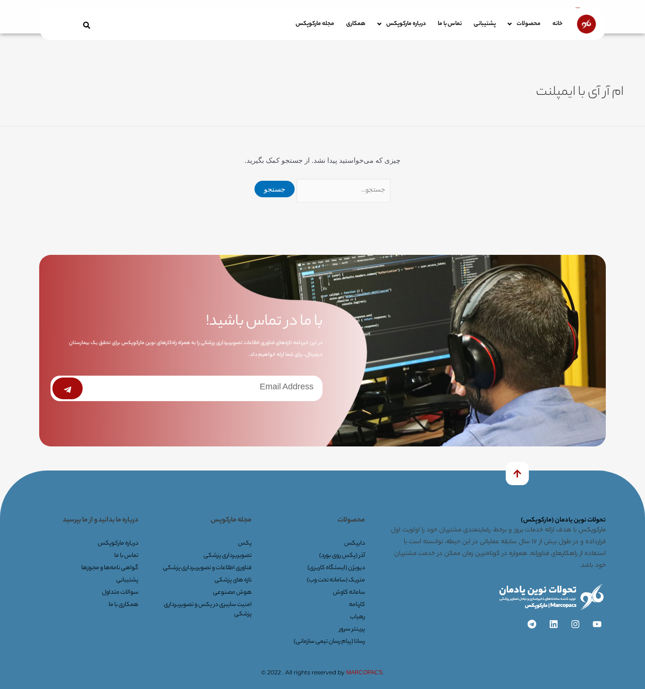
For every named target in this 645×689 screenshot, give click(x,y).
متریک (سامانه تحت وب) (336, 580)
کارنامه (357, 605)
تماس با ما (450, 24)
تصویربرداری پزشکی (228, 556)
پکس (245, 543)
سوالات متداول (120, 592)
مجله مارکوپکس (315, 24)
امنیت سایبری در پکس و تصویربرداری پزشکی (208, 609)
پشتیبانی (485, 24)
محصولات (529, 24)
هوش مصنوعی (232, 592)
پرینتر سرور (352, 629)
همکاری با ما (123, 605)
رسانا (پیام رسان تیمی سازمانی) (329, 642)
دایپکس (354, 543)
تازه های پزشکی (233, 580)
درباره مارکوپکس (406, 24)
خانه (557, 24)
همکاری (355, 24)
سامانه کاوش (349, 592)
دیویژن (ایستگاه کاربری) (336, 568)
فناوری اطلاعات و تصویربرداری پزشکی (207, 568)
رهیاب (357, 617)
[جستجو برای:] (342, 189)
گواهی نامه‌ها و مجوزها (109, 568)
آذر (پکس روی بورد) (342, 556)
